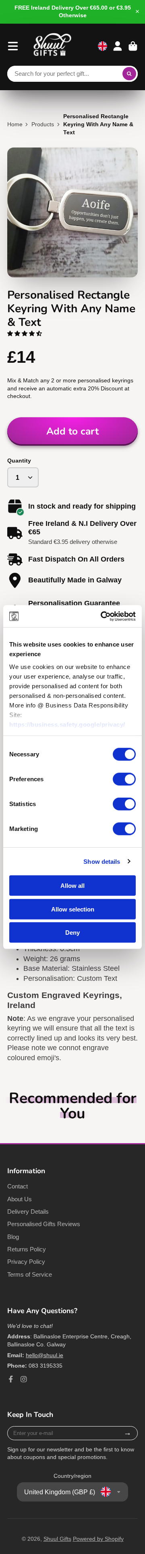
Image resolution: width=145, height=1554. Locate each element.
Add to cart (72, 431)
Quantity (19, 460)
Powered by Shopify (98, 1539)
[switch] (124, 779)
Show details (101, 861)
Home (15, 124)
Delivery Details (28, 1211)
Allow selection (72, 908)
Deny (72, 932)
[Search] (129, 74)
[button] (25, 333)
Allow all (72, 885)
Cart (133, 46)
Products (42, 124)
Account (117, 46)
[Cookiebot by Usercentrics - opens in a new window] (102, 616)
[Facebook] (10, 1379)
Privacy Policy (26, 1261)
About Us (19, 1199)
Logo (52, 46)
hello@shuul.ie (44, 1355)
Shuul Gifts (57, 1539)
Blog (13, 1236)
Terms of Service (29, 1274)
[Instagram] (23, 1379)
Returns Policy (26, 1249)
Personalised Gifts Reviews (43, 1224)
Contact (17, 1186)
